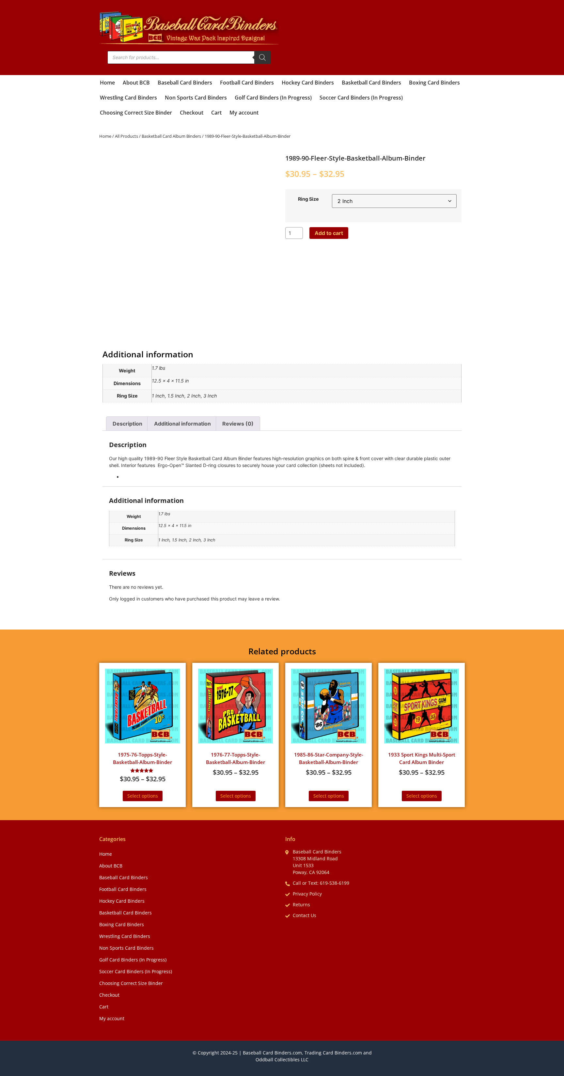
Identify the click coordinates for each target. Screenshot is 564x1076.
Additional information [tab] (182, 423)
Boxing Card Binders (434, 82)
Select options (142, 796)
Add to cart (329, 233)
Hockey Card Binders (308, 82)
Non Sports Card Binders (196, 97)
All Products (126, 136)
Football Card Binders (247, 82)
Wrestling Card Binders (128, 97)
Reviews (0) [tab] (238, 423)
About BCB (136, 82)
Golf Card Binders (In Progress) (273, 97)
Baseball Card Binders (185, 82)
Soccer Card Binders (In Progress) (361, 97)
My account (243, 112)
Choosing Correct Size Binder (136, 112)
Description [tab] (127, 423)
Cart (216, 112)
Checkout (191, 112)
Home (107, 82)
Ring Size (308, 199)
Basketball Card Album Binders (171, 136)
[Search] (262, 57)
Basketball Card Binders (371, 82)
